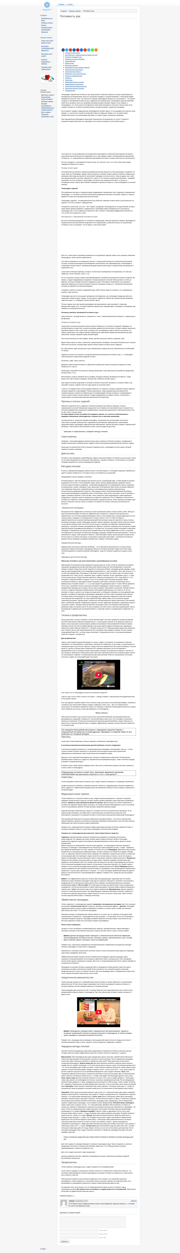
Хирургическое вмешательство (76, 86)
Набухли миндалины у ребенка (45, 61)
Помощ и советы (75, 11)
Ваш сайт (103, 1237)
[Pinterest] (77, 50)
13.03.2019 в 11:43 (81, 1201)
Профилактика (70, 90)
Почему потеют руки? (72, 53)
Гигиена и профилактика (73, 76)
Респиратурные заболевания (46, 28)
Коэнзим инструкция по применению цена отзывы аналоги (47, 106)
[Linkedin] (74, 50)
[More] (96, 50)
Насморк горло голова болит (46, 68)
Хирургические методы (73, 72)
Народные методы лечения (74, 88)
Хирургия (44, 32)
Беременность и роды (47, 19)
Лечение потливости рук (73, 57)
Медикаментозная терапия (74, 82)
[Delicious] (88, 50)
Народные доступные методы (75, 74)
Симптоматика (70, 61)
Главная (63, 11)
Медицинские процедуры (74, 70)
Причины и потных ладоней (74, 59)
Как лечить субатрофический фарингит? (47, 48)
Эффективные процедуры (74, 84)
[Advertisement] (98, 35)
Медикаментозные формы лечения (77, 67)
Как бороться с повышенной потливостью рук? (81, 55)
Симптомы (69, 80)
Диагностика (69, 63)
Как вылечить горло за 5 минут (47, 98)
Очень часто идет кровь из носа (47, 41)
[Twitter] (66, 50)
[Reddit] (81, 50)
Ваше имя (103, 1230)
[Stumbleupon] (85, 50)
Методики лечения (71, 65)
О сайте (43, 1249)
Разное (43, 25)
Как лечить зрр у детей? (46, 55)
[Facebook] (63, 50)
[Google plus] (70, 50)
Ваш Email (103, 1234)
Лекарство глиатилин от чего (47, 115)
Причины (68, 78)
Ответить (134, 1201)
